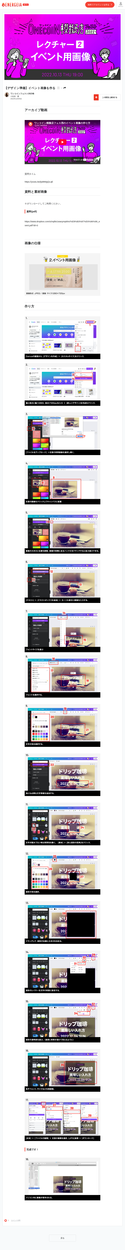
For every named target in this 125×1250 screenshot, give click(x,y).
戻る (62, 1238)
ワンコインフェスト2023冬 (22, 94)
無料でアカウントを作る (99, 5)
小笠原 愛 (14, 96)
